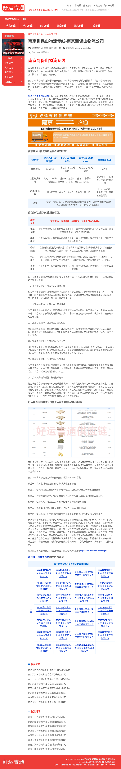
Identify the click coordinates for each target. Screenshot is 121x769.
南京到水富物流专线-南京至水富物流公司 (43, 623)
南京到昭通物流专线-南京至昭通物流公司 (105, 573)
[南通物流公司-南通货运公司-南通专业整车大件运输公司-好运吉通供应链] (13, 8)
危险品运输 (109, 5)
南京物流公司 (51, 34)
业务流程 (9, 63)
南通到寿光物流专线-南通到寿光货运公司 (47, 717)
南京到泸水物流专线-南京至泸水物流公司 (105, 623)
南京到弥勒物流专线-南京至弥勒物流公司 (43, 647)
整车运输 (87, 5)
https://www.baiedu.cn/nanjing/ (94, 550)
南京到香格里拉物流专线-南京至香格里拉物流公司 (84, 647)
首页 (69, 5)
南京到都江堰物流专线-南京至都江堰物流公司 (49, 679)
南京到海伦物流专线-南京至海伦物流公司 (47, 697)
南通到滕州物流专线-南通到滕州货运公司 (47, 749)
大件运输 (77, 5)
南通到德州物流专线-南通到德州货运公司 (47, 726)
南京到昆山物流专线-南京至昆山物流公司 (47, 693)
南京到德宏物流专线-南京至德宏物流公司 (43, 610)
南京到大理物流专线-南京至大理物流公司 (105, 598)
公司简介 (9, 58)
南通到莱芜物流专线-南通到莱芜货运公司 (47, 740)
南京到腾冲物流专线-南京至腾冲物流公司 (63, 623)
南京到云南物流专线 (38, 557)
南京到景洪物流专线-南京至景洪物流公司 (63, 647)
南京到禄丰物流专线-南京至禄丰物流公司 (43, 635)
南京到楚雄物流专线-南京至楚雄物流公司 (105, 586)
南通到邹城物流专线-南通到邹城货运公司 (47, 735)
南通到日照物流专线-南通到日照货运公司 (47, 731)
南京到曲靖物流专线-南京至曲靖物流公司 (63, 573)
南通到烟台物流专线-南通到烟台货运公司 (47, 721)
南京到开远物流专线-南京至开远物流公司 (105, 635)
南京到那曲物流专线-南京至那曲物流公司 (47, 674)
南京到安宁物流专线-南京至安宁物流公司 (105, 610)
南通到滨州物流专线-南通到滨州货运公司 (47, 744)
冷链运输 (98, 5)
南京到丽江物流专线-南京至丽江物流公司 (43, 586)
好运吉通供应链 (35, 34)
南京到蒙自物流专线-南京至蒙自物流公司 (63, 635)
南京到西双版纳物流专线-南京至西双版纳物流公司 (84, 598)
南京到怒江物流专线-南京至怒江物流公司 (63, 610)
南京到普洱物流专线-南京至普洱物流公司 (63, 586)
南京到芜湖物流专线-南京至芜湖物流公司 (47, 683)
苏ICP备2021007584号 (105, 765)
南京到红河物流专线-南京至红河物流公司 (43, 598)
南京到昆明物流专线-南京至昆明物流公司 (43, 573)
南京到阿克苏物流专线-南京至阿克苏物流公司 (49, 670)
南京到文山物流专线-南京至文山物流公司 (63, 598)
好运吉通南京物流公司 (38, 96)
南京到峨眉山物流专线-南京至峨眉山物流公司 (49, 688)
